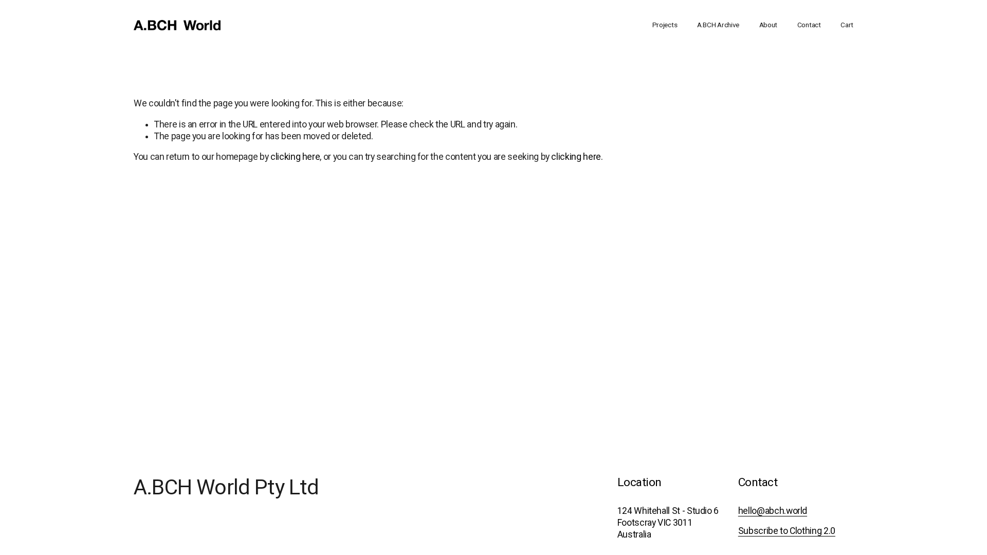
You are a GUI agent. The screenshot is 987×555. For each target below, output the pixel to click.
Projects (665, 25)
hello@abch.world (772, 511)
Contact (809, 25)
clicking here (295, 157)
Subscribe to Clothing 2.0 (786, 531)
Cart (846, 25)
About (768, 25)
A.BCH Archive (718, 25)
